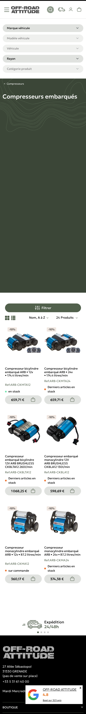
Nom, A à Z (37, 317)
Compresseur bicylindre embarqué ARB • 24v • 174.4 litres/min (61, 372)
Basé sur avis (52, 700)
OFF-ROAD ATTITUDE (60, 689)
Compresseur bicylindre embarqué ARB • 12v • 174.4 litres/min (21, 372)
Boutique (10, 707)
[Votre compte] (71, 9)
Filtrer (46, 308)
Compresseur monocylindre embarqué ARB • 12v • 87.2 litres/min (23, 551)
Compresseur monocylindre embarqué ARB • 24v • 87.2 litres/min (62, 551)
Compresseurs (15, 83)
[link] (79, 9)
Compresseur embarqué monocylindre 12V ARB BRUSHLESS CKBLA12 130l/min (61, 461)
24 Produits (65, 317)
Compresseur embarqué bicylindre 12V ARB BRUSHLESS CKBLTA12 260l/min (19, 461)
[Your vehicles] (61, 9)
